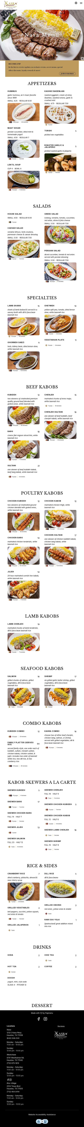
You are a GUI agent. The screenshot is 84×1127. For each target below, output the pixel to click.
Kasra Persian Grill (61, 1035)
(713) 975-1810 (13, 1063)
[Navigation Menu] (81, 3)
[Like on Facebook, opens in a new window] (38, 1019)
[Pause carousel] (82, 58)
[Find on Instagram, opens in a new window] (45, 1019)
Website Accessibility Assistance (42, 1115)
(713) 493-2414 (13, 1092)
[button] (24, 105)
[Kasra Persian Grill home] (11, 5)
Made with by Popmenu (27, 1013)
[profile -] (76, 3)
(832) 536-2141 (13, 1038)
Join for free (67, 74)
